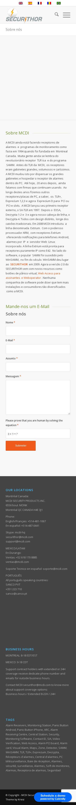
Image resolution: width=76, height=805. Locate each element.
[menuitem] (54, 15)
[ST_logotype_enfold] (31, 15)
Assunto (12, 358)
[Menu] (64, 15)
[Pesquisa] (54, 15)
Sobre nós (14, 29)
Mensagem (13, 376)
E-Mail (10, 340)
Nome (10, 322)
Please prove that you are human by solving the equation (34, 423)
